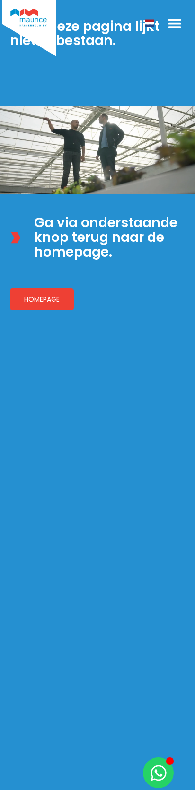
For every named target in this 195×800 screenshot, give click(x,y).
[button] (174, 23)
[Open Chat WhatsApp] (158, 772)
